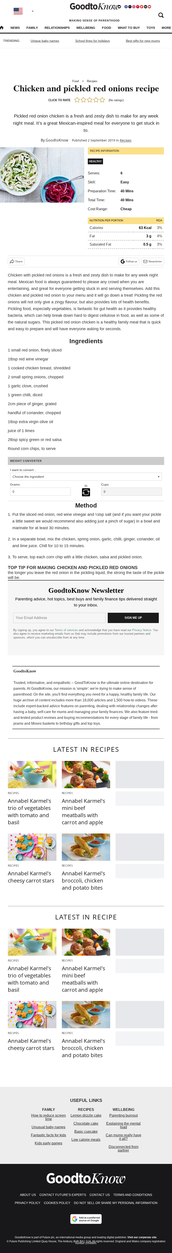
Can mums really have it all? (123, 1137)
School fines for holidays (92, 41)
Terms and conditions (132, 1195)
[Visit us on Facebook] (126, 6)
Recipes (92, 81)
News (15, 28)
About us (28, 1195)
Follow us (131, 261)
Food (106, 28)
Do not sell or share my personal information (115, 1203)
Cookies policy (57, 1203)
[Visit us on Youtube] (149, 6)
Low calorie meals (85, 1140)
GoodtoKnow (57, 140)
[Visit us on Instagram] (133, 6)
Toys (150, 28)
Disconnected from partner (123, 1148)
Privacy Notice (141, 630)
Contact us (100, 1195)
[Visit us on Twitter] (129, 6)
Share (19, 261)
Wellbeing (85, 28)
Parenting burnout (123, 1115)
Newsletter (155, 261)
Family (32, 28)
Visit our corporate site (142, 1237)
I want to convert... (23, 470)
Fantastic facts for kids (48, 1135)
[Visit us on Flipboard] (141, 6)
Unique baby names (45, 41)
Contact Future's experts (62, 1195)
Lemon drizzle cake (86, 1115)
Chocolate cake (85, 1123)
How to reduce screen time (48, 1117)
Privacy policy (27, 1203)
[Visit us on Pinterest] (137, 6)
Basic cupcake (86, 1131)
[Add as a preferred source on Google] (86, 1219)
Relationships (57, 28)
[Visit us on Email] (145, 6)
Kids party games (48, 1143)
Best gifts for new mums (143, 41)
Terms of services (67, 630)
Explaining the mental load (123, 1125)
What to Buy (129, 28)
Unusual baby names (48, 1127)
